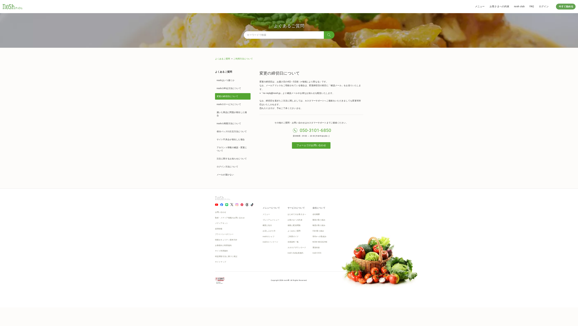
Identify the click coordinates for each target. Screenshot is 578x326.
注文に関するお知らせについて (232, 158)
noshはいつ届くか (226, 80)
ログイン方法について (227, 166)
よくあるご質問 (223, 59)
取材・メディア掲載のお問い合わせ (230, 218)
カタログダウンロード (297, 247)
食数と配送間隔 (294, 225)
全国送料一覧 (293, 242)
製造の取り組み (318, 220)
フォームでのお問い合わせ (311, 145)
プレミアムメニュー (271, 220)
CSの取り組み (318, 231)
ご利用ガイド (293, 236)
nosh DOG (316, 253)
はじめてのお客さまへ (297, 214)
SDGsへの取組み (319, 236)
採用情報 (218, 229)
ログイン (544, 6)
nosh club (519, 6)
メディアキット (221, 223)
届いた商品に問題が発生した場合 (232, 114)
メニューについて (271, 208)
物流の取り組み (318, 225)
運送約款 (316, 247)
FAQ (531, 6)
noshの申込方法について (229, 88)
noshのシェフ (268, 236)
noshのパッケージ (270, 242)
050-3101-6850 (315, 130)
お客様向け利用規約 (223, 245)
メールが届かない (225, 174)
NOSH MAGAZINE (319, 242)
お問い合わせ (220, 212)
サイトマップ (220, 262)
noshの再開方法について (229, 123)
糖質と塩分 (267, 225)
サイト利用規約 (221, 251)
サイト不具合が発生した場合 (231, 139)
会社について (318, 208)
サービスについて (296, 208)
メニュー (480, 6)
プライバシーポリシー (224, 234)
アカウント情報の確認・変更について (232, 149)
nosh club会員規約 (295, 253)
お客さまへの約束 (499, 6)
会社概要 (316, 214)
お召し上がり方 (269, 231)
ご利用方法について (243, 59)
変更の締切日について (227, 96)
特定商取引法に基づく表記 (226, 256)
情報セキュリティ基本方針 (226, 240)
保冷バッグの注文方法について (232, 131)
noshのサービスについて (229, 104)
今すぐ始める (565, 6)
